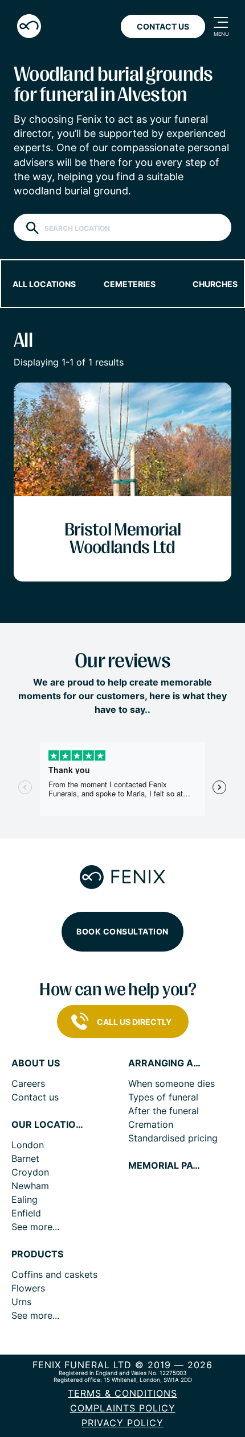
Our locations (48, 1124)
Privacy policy (122, 1422)
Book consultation (122, 931)
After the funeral (163, 1110)
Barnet (25, 1158)
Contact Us (163, 26)
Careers (28, 1083)
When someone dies (171, 1083)
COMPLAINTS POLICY (122, 1408)
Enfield (26, 1213)
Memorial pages (165, 1165)
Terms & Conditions (122, 1393)
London (27, 1145)
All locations (44, 284)
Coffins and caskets (54, 1274)
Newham (30, 1185)
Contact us (35, 1097)
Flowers (28, 1288)
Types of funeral (163, 1097)
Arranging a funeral (165, 1063)
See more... (35, 1226)
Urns (21, 1301)
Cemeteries (130, 284)
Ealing (24, 1199)
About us (35, 1063)
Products (37, 1254)
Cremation (150, 1124)
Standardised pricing (173, 1138)
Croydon (30, 1172)
